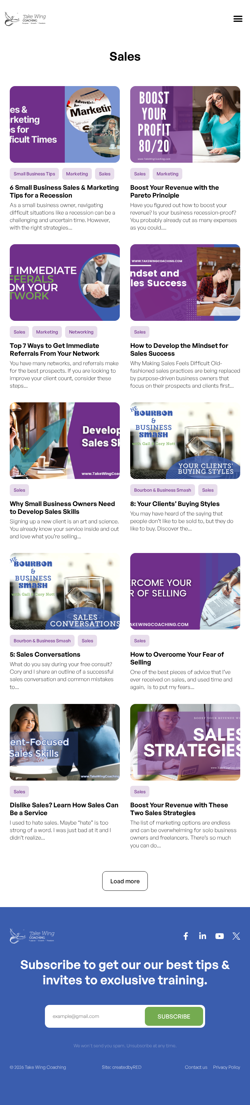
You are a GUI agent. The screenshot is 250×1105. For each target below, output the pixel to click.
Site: (121, 1067)
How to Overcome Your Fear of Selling (177, 658)
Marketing (77, 173)
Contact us (196, 1067)
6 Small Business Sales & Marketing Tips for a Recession (64, 191)
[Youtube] (219, 936)
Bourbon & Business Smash (162, 490)
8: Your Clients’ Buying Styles (175, 504)
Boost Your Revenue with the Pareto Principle (174, 191)
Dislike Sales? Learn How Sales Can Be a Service (64, 809)
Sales (104, 173)
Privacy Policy (226, 1067)
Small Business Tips (34, 173)
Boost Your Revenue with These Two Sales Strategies (179, 809)
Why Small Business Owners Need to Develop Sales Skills (62, 507)
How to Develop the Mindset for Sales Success (179, 349)
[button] (237, 18)
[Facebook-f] (185, 936)
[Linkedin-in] (202, 936)
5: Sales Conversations (45, 654)
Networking (81, 332)
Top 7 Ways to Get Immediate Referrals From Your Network (55, 349)
